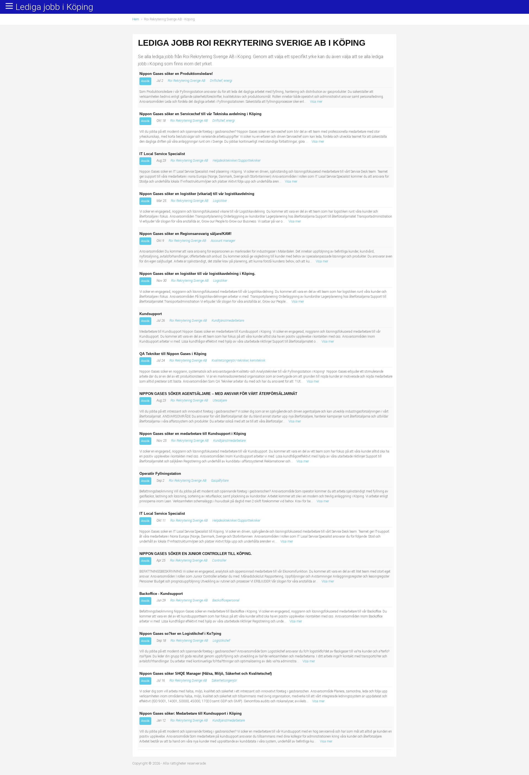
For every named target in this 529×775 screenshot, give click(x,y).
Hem (135, 19)
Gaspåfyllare (220, 481)
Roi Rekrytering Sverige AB (186, 81)
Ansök (145, 81)
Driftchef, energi (221, 81)
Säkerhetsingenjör (224, 680)
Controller (219, 560)
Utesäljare (220, 400)
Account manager (223, 241)
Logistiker (220, 201)
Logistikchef (221, 641)
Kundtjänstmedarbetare (228, 321)
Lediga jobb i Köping (54, 7)
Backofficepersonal (225, 600)
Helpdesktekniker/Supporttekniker (237, 160)
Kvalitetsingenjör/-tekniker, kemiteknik (238, 360)
